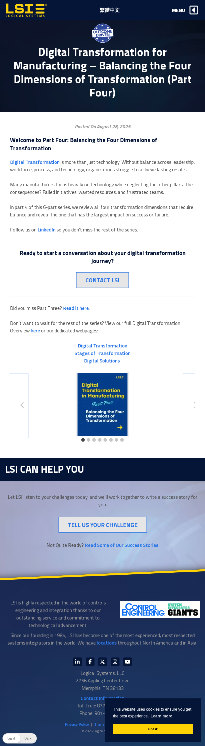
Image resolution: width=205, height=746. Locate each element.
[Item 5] (105, 440)
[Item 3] (94, 440)
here (35, 330)
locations (107, 643)
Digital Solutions (102, 360)
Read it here (76, 308)
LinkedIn (47, 229)
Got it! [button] (153, 729)
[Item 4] (100, 440)
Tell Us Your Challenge (103, 524)
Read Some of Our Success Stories (121, 545)
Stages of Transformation (102, 353)
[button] (19, 738)
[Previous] (19, 405)
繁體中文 (110, 10)
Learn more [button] (161, 716)
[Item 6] (111, 440)
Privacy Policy (77, 724)
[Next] (192, 405)
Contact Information (102, 698)
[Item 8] (122, 440)
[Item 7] (116, 440)
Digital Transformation (35, 162)
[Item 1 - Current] (83, 440)
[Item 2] (88, 440)
